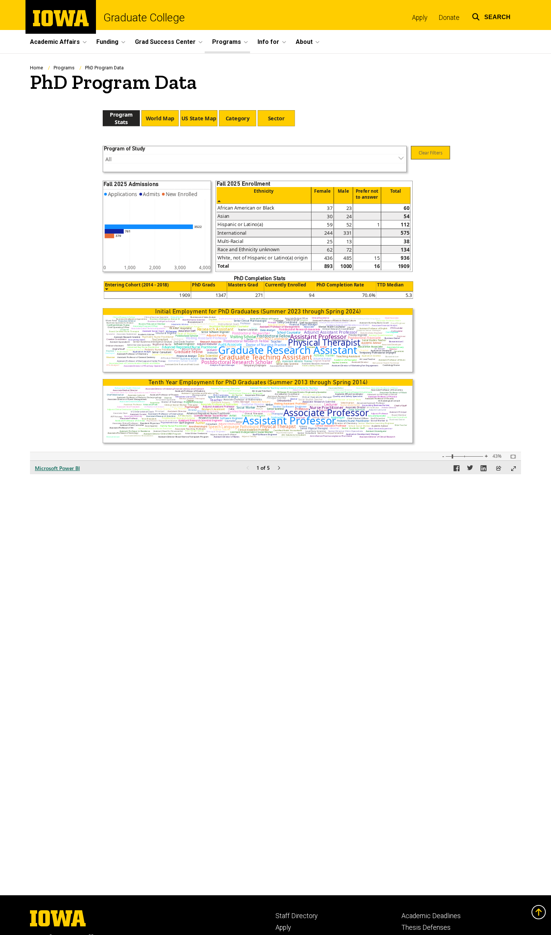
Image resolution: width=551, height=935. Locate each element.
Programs (64, 67)
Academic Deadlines (431, 916)
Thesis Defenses (426, 927)
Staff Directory (296, 916)
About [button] (304, 41)
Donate (449, 17)
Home (36, 67)
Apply (419, 17)
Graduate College (144, 17)
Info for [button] (268, 41)
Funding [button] (107, 41)
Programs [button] (226, 41)
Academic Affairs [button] (55, 41)
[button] (491, 16)
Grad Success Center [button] (165, 41)
